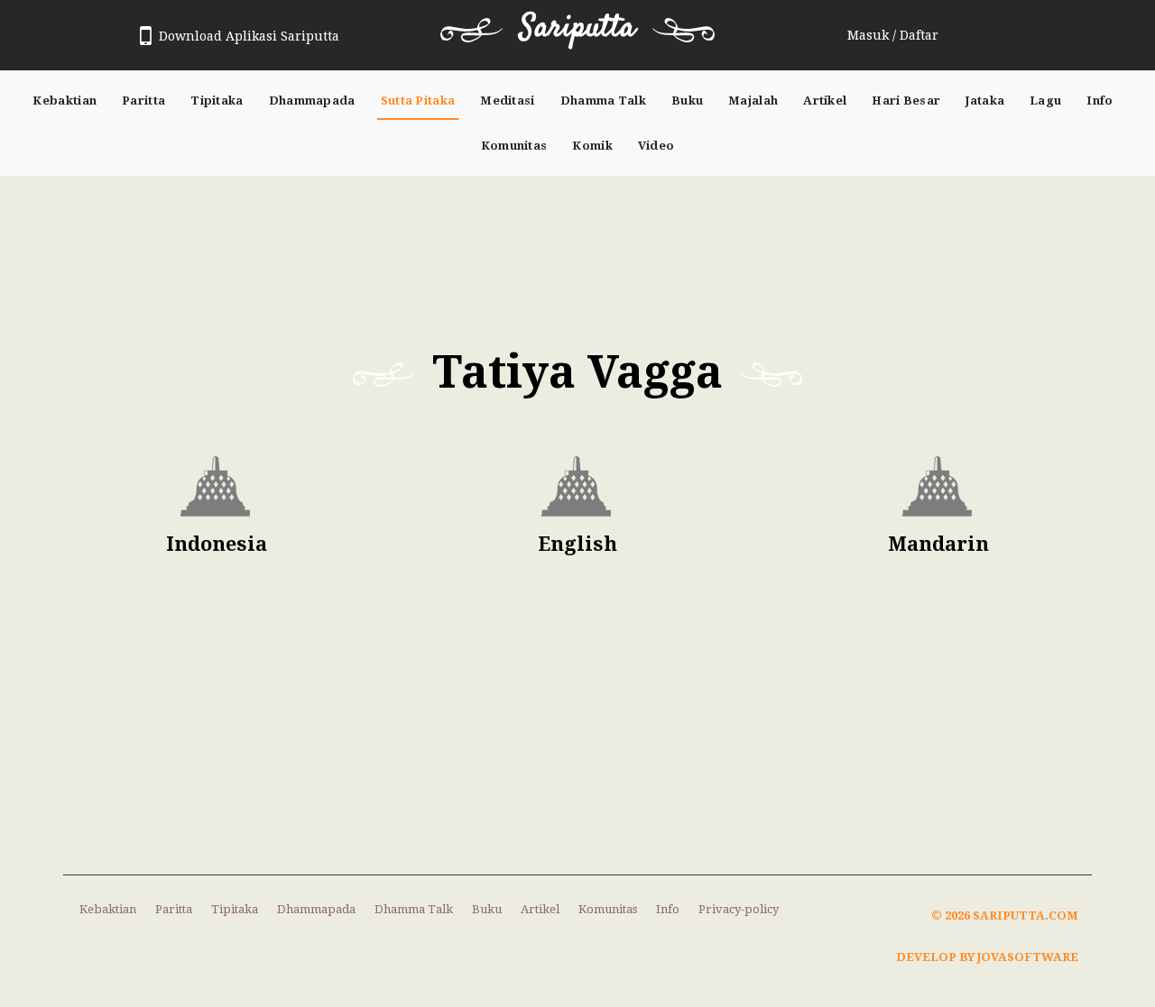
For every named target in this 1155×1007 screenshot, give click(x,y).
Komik (592, 145)
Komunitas (514, 145)
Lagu (1045, 100)
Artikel (824, 100)
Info (1099, 100)
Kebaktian (64, 100)
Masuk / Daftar (892, 35)
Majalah (753, 100)
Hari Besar (906, 100)
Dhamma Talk (603, 100)
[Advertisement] (577, 247)
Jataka (985, 100)
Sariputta (577, 28)
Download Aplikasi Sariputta (249, 36)
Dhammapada (312, 100)
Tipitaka (216, 100)
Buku (687, 100)
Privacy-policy (738, 909)
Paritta (143, 100)
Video (656, 145)
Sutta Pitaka (418, 100)
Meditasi (507, 100)
